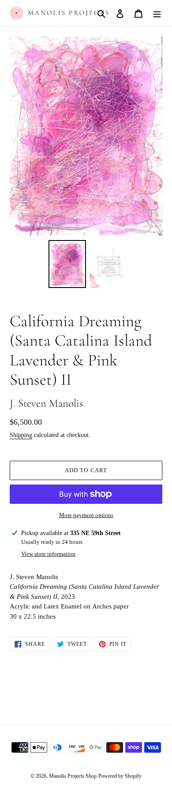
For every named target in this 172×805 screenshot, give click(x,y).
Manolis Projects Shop (73, 776)
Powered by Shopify (120, 776)
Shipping (21, 435)
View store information (48, 553)
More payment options (86, 515)
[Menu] (157, 13)
